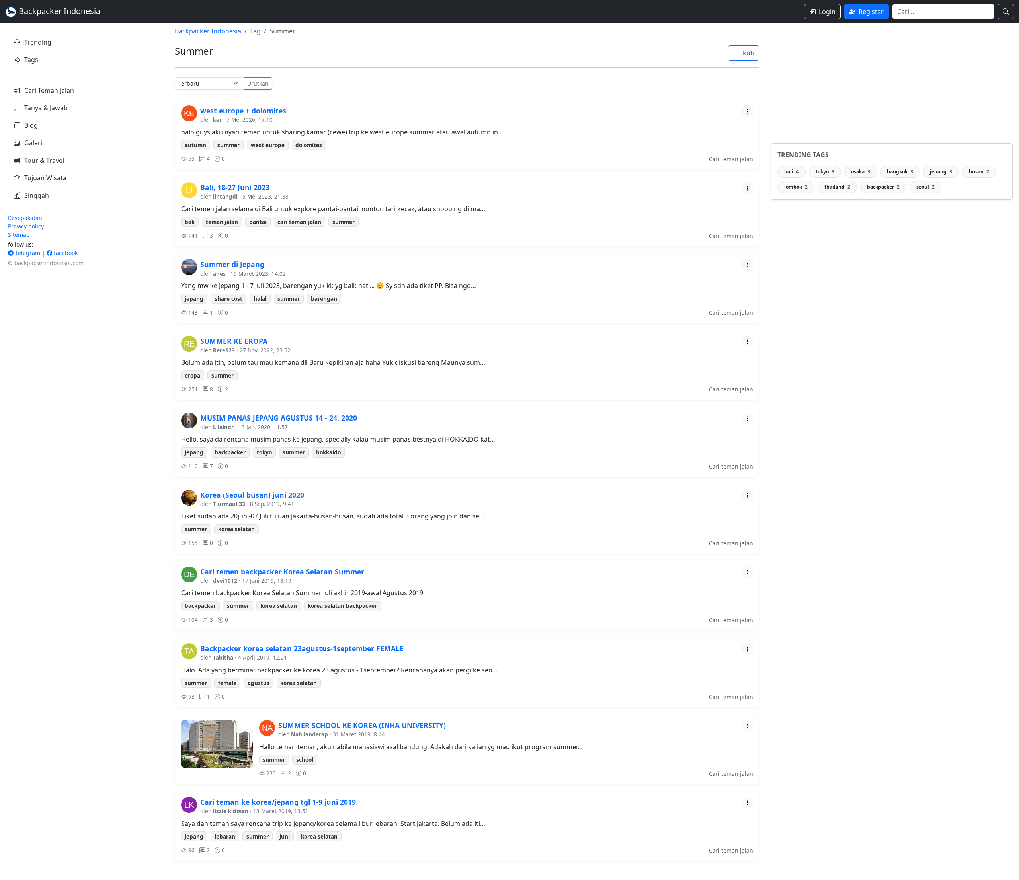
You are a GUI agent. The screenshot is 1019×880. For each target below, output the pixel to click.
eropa (192, 375)
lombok (796, 186)
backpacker (230, 452)
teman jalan (222, 222)
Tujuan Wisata (45, 177)
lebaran (225, 836)
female (227, 683)
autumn (195, 145)
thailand (837, 186)
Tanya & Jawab (46, 107)
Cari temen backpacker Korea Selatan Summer (282, 571)
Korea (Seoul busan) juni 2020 (252, 495)
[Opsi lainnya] (747, 111)
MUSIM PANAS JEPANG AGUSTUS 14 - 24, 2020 (278, 417)
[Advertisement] (891, 81)
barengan (324, 298)
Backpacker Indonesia (208, 31)
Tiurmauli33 (229, 504)
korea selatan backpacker (342, 605)
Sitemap (19, 234)
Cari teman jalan (731, 159)
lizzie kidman (230, 811)
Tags (31, 59)
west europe (268, 145)
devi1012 (225, 580)
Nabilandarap (309, 734)
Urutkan (258, 83)
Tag (255, 31)
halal (260, 298)
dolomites (308, 145)
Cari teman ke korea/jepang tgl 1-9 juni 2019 (278, 802)
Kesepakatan (25, 218)
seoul (925, 186)
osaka (860, 171)
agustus (258, 683)
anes (219, 273)
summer (228, 145)
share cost (228, 298)
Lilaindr (223, 427)
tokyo (264, 452)
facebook (65, 253)
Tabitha (223, 657)
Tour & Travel (44, 160)
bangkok (900, 171)
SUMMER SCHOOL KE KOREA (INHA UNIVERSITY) (362, 725)
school (304, 759)
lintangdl (225, 196)
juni (284, 836)
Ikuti (746, 53)
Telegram (27, 253)
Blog (31, 125)
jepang (194, 298)
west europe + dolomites (243, 110)
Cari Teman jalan (49, 90)
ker (217, 119)
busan (979, 171)
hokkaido (328, 452)
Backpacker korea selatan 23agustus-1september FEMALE (302, 648)
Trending (37, 42)
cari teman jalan (299, 222)
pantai (258, 222)
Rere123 (224, 350)
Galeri (33, 142)
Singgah (36, 195)
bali (190, 222)
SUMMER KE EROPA (233, 341)
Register (871, 11)
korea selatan (236, 529)
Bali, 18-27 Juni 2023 (234, 187)
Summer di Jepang (232, 264)
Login (827, 11)
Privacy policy (26, 226)
